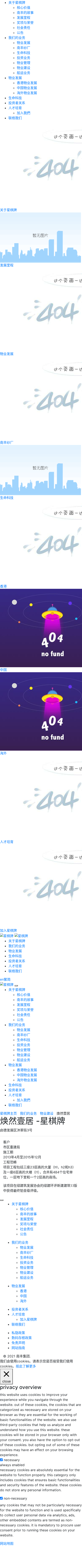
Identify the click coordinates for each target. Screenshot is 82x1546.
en (2, 979)
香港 (23, 1291)
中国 (23, 1296)
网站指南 (18, 1348)
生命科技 (23, 53)
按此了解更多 (26, 1366)
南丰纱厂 (23, 48)
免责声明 (18, 1343)
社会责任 (23, 28)
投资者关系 (16, 103)
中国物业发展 (27, 88)
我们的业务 (16, 38)
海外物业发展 (27, 93)
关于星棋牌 (16, 2)
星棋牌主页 (8, 1113)
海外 (23, 1301)
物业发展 (23, 43)
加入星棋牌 (28, 1319)
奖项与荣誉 (25, 22)
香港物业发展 (27, 83)
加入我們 (23, 113)
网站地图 (6, 1543)
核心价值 (23, 7)
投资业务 (23, 58)
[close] (16, 985)
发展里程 (23, 17)
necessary (12, 1460)
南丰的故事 (25, 12)
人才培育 (15, 108)
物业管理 (23, 63)
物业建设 (23, 68)
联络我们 (15, 118)
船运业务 (23, 73)
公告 (20, 33)
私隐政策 (18, 1333)
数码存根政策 (22, 1338)
